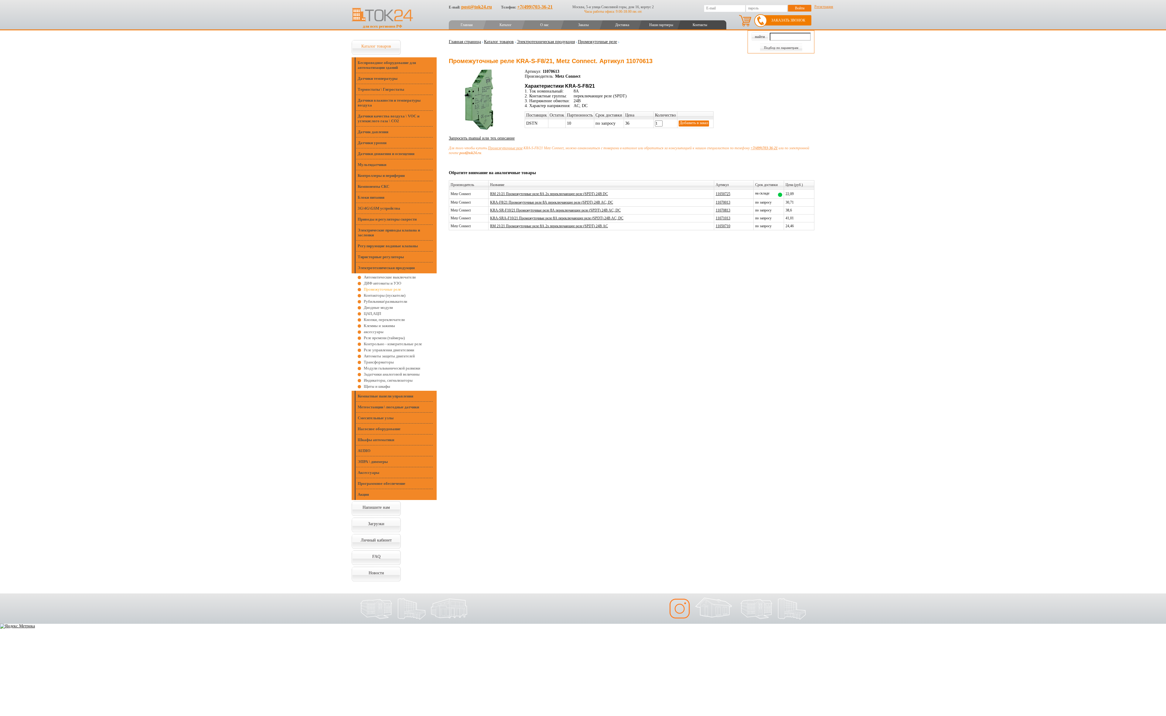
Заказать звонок (788, 20)
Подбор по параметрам (781, 47)
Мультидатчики (372, 164)
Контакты (700, 25)
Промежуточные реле (382, 289)
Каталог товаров (376, 46)
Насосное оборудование (379, 429)
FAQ (376, 556)
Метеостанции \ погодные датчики (388, 407)
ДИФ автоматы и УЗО (382, 283)
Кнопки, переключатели (384, 319)
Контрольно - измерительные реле (393, 344)
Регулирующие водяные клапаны (388, 246)
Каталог (505, 25)
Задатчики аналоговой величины (392, 374)
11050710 (723, 226)
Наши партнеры (661, 25)
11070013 (723, 202)
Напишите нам (376, 507)
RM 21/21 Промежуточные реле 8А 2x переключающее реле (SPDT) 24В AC (549, 226)
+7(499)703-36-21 (535, 6)
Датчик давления (373, 132)
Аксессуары (368, 472)
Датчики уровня (372, 142)
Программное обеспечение (381, 483)
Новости (376, 573)
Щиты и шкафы (377, 386)
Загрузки (376, 524)
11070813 (723, 210)
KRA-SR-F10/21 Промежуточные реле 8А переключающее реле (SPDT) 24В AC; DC (555, 210)
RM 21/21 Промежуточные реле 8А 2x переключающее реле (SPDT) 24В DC (549, 194)
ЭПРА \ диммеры (373, 461)
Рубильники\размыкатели (385, 301)
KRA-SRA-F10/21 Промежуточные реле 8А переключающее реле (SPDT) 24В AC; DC (556, 218)
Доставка (622, 25)
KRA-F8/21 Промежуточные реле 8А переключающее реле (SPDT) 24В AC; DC (551, 202)
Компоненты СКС (373, 186)
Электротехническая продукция (386, 267)
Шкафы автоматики (376, 439)
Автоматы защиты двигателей (389, 356)
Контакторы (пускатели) (384, 295)
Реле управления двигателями (389, 350)
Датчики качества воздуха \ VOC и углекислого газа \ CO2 (388, 118)
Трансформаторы (379, 362)
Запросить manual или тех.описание (482, 138)
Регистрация (823, 6)
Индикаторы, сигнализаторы (388, 380)
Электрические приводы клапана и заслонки (389, 232)
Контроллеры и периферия (381, 175)
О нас (544, 25)
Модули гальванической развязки (392, 368)
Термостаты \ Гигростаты (381, 89)
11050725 (723, 194)
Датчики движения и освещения (386, 153)
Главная (467, 25)
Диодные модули (378, 307)
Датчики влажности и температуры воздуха (389, 102)
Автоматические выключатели (390, 277)
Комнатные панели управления (385, 396)
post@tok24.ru (476, 6)
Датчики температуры (377, 78)
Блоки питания (371, 197)
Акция (363, 494)
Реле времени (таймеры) (384, 338)
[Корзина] (745, 21)
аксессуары (374, 331)
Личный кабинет (376, 540)
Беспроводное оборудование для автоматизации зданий (387, 65)
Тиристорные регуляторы (381, 257)
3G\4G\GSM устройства (379, 208)
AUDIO (364, 450)
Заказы (583, 25)
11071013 (723, 218)
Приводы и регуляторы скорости (387, 219)
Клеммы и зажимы (379, 325)
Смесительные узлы (376, 418)
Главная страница (465, 41)
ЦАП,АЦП (372, 313)
